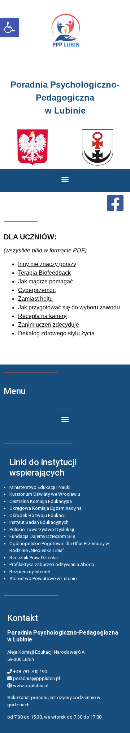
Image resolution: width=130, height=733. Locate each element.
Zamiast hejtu (35, 299)
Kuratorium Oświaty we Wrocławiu (44, 494)
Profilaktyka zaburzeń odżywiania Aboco (51, 564)
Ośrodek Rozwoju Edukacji (37, 515)
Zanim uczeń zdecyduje (48, 325)
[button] (9, 27)
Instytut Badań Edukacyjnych (39, 522)
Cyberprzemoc (37, 290)
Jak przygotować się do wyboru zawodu (69, 307)
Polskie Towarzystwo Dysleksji (41, 529)
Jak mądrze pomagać (45, 281)
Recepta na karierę (42, 316)
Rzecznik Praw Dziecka (33, 557)
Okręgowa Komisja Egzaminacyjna (45, 508)
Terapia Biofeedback (44, 273)
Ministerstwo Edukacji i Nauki (39, 487)
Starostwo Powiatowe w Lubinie (43, 578)
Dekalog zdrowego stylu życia (56, 333)
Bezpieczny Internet (29, 571)
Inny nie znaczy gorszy (47, 264)
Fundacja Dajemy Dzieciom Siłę (42, 536)
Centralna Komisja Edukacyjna (40, 501)
